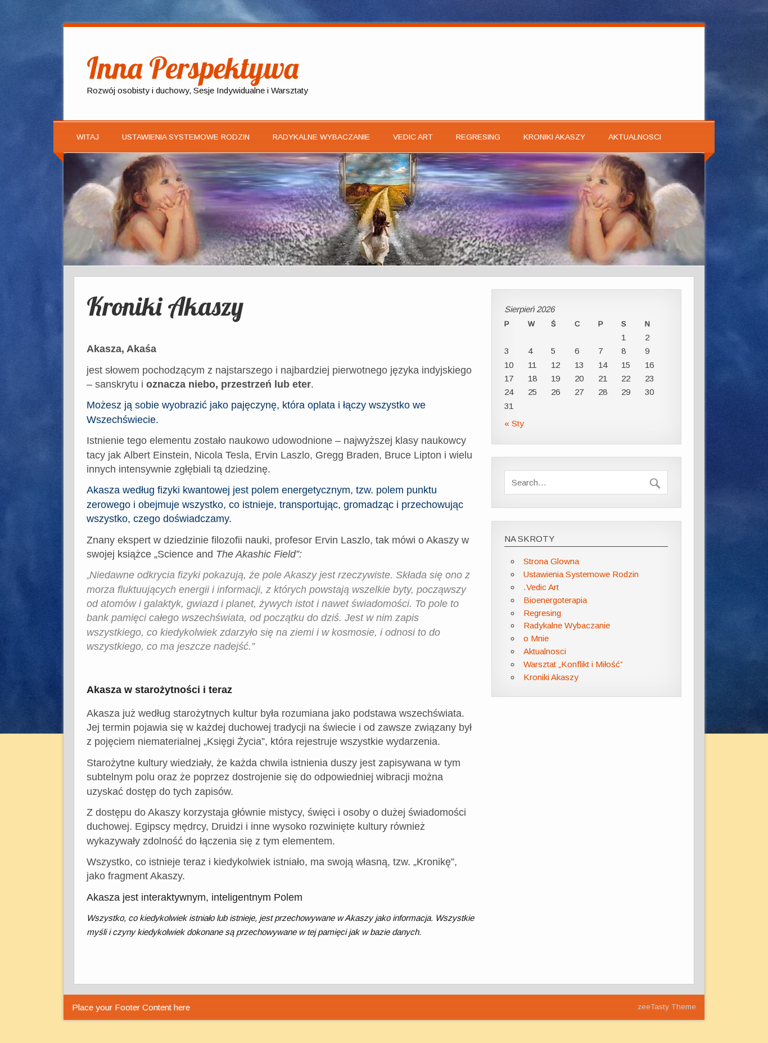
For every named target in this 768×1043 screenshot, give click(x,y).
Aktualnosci (634, 137)
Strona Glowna (551, 561)
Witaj (87, 137)
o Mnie (536, 638)
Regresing (478, 137)
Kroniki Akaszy (554, 137)
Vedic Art (413, 137)
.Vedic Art (541, 587)
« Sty (514, 423)
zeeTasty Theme (667, 1006)
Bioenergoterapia (555, 600)
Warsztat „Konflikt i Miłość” (573, 664)
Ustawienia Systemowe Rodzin (186, 137)
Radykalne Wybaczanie (321, 137)
